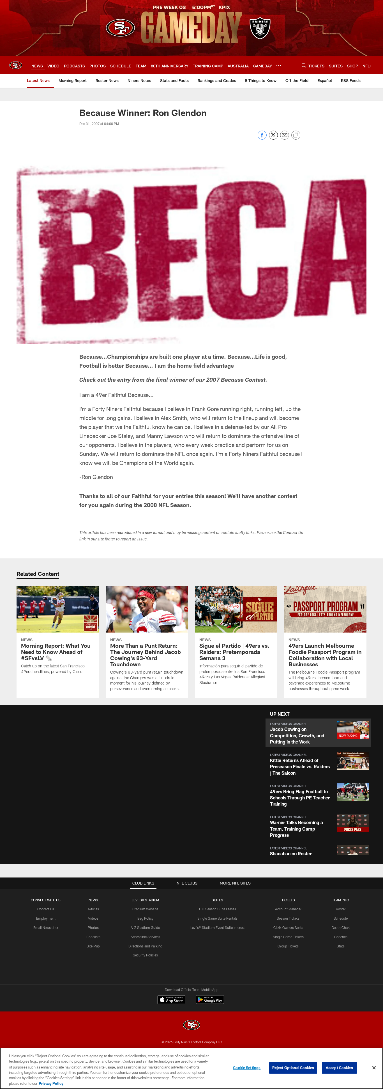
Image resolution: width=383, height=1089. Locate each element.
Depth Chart (341, 927)
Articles (93, 909)
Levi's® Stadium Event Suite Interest (217, 927)
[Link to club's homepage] (15, 65)
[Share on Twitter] (273, 138)
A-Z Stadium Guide (145, 927)
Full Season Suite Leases (217, 909)
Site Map (93, 946)
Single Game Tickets (288, 937)
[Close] (374, 1068)
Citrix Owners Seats (288, 927)
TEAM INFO (340, 900)
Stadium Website (145, 909)
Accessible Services (145, 937)
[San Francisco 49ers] (191, 1025)
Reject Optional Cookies (293, 1067)
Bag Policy (145, 918)
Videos (93, 918)
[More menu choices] (278, 65)
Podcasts (93, 937)
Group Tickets (288, 946)
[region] (191, 1068)
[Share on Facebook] (262, 138)
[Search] (304, 65)
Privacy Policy (51, 1083)
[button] (318, 733)
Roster (341, 909)
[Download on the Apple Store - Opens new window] (171, 1000)
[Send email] (284, 138)
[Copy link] (295, 135)
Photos (93, 927)
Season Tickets (288, 918)
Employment (46, 918)
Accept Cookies (339, 1067)
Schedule (341, 918)
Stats (341, 946)
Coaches (340, 937)
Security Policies (145, 955)
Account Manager (288, 909)
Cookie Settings (246, 1067)
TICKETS (288, 900)
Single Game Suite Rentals (217, 918)
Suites (217, 900)
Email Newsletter (45, 927)
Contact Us (45, 909)
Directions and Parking (145, 946)
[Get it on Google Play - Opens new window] (210, 1002)
